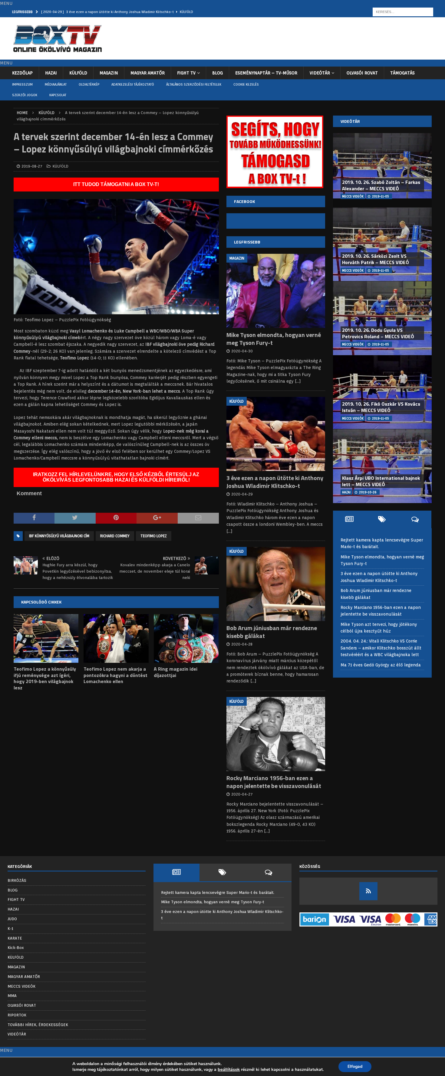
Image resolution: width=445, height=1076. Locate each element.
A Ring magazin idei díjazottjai (175, 672)
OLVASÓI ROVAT (362, 72)
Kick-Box (16, 947)
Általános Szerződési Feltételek (193, 84)
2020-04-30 (242, 351)
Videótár (350, 121)
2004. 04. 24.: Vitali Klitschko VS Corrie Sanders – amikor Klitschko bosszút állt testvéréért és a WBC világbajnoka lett (381, 648)
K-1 (10, 928)
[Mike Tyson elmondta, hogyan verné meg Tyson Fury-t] (275, 291)
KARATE (15, 938)
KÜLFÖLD (78, 72)
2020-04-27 (242, 794)
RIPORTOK (17, 1015)
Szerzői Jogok (24, 95)
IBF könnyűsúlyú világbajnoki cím (59, 536)
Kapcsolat (57, 95)
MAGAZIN (109, 72)
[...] (298, 381)
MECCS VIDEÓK (21, 986)
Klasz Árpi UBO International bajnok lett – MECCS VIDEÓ (381, 481)
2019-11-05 (380, 196)
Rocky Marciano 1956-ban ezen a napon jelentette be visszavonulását (273, 781)
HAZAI (51, 72)
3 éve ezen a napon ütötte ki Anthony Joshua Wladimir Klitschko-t (274, 481)
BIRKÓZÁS (17, 880)
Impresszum (22, 84)
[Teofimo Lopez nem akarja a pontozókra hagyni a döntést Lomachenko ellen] (116, 638)
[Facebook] (368, 891)
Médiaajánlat (56, 84)
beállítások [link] (229, 1069)
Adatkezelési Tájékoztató (132, 84)
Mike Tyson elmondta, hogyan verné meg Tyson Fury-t (273, 338)
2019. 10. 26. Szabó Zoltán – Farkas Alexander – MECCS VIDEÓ (381, 185)
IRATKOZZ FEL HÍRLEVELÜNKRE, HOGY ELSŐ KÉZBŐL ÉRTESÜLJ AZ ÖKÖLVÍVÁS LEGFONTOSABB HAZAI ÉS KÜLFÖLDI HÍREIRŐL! (116, 477)
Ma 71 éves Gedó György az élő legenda (381, 664)
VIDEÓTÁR (320, 72)
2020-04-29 (242, 494)
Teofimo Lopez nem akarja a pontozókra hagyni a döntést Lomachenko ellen (115, 675)
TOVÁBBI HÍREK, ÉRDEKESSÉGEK (38, 1024)
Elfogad (355, 1066)
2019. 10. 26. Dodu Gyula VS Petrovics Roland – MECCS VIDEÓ (378, 333)
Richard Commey (115, 536)
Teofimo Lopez (153, 536)
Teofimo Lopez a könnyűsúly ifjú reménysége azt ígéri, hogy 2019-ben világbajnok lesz (45, 678)
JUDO (12, 919)
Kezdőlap (22, 72)
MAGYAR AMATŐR (147, 72)
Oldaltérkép (89, 84)
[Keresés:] (403, 11)
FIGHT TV (186, 72)
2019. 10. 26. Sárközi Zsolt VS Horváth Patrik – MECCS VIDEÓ (375, 259)
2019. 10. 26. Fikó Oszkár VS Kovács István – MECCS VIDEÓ (381, 407)
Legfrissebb (247, 242)
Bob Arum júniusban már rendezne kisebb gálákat (271, 631)
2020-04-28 (241, 644)
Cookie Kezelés (246, 84)
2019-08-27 (31, 166)
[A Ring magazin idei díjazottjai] (186, 638)
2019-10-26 (368, 492)
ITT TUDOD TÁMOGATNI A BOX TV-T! (116, 184)
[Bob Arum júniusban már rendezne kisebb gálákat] (275, 584)
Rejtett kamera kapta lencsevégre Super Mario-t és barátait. (217, 892)
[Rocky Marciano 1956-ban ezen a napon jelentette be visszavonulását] (275, 734)
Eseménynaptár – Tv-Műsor (266, 72)
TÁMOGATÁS (402, 72)
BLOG (217, 72)
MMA (12, 995)
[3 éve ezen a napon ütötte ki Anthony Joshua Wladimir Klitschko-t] (275, 434)
